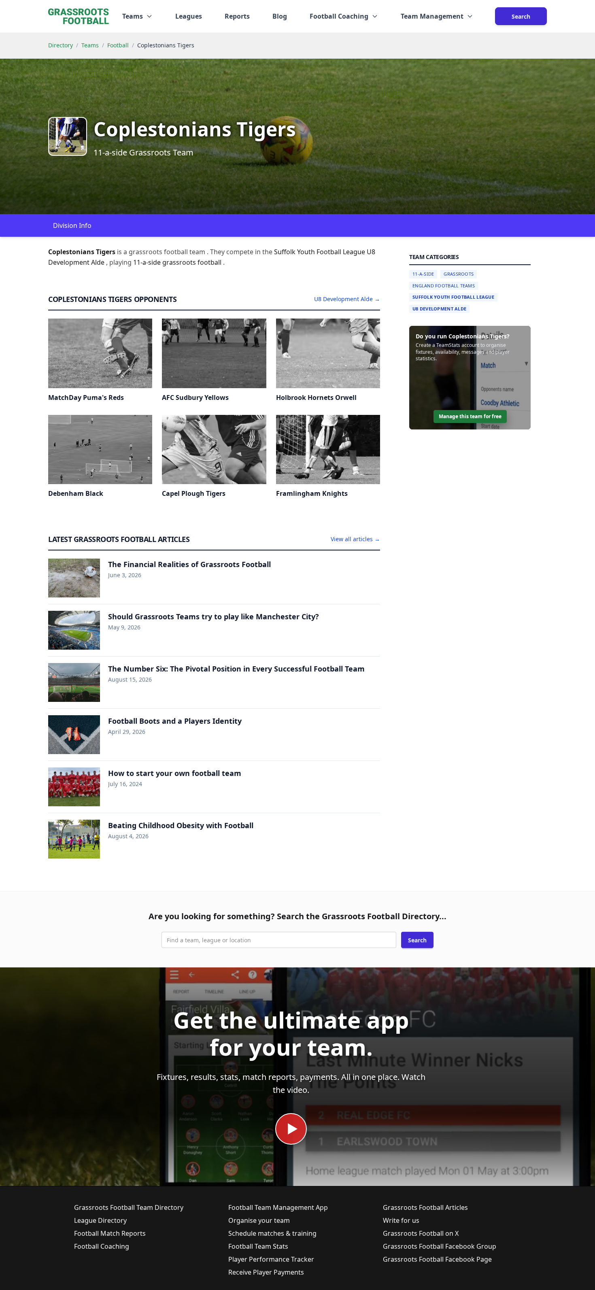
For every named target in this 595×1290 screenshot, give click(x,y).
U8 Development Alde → (347, 299)
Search (521, 16)
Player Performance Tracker (271, 1259)
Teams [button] (132, 16)
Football (118, 45)
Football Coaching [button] (339, 16)
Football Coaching (101, 1246)
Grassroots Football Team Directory (128, 1207)
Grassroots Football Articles (425, 1207)
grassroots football (192, 262)
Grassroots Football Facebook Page (437, 1259)
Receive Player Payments (266, 1272)
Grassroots (459, 274)
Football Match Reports (110, 1233)
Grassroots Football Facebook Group (439, 1246)
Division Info (72, 225)
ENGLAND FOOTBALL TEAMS (443, 286)
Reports (237, 16)
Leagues (188, 16)
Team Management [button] (432, 16)
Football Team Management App (278, 1207)
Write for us (401, 1220)
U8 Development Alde (439, 309)
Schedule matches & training (272, 1233)
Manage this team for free (470, 416)
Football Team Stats (258, 1246)
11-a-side (147, 262)
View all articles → (355, 539)
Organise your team (259, 1220)
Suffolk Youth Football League (453, 297)
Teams (90, 45)
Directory (60, 45)
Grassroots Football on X (421, 1233)
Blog (279, 16)
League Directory (100, 1220)
